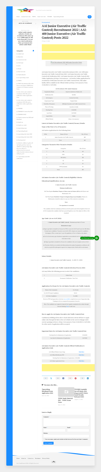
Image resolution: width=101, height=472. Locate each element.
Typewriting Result (58, 16)
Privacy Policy (45, 458)
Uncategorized (46, 22)
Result (19, 68)
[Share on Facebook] (60, 378)
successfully (67, 299)
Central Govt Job (25, 16)
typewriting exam (22, 128)
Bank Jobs (20, 57)
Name (45, 427)
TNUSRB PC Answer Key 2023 (25, 111)
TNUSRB (49, 16)
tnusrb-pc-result (22, 125)
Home (18, 16)
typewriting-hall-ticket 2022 (25, 134)
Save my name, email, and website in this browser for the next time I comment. (66, 439)
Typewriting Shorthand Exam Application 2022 (47, 391)
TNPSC (34, 16)
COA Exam (20, 63)
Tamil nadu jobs (22, 74)
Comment (46, 417)
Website (45, 433)
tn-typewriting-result (23, 77)
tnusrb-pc (20, 122)
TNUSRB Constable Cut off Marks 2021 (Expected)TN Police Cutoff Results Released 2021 (81, 393)
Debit (67, 306)
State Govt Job (41, 16)
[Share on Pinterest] (72, 378)
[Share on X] (48, 378)
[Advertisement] (70, 47)
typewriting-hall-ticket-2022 (25, 137)
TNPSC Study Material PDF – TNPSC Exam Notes (65, 400)
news (19, 65)
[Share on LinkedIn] (85, 378)
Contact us (30, 458)
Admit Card (21, 54)
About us (23, 458)
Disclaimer (38, 458)
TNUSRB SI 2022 (22, 114)
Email (69, 427)
